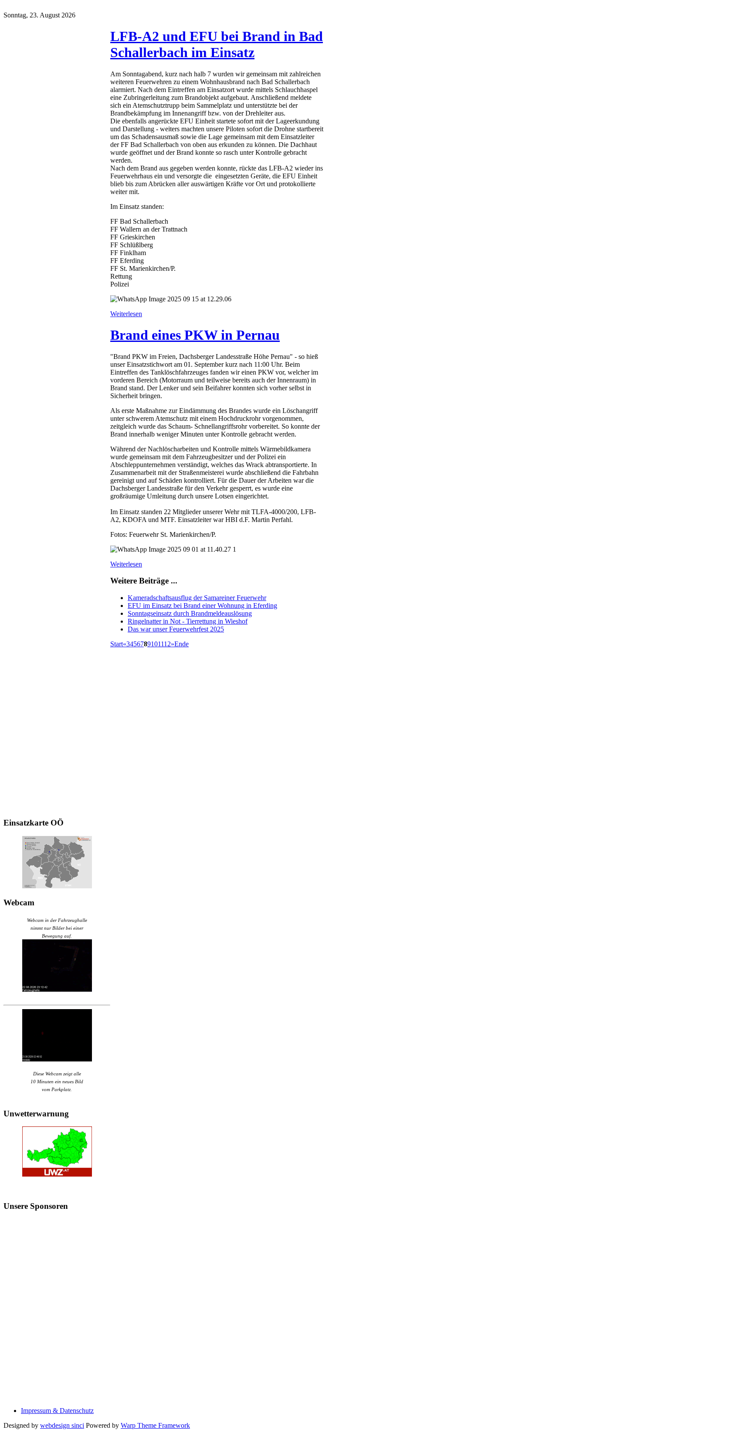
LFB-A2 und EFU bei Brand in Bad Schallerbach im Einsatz (216, 44)
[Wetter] (57, 1174)
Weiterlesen (126, 313)
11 (161, 644)
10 (154, 644)
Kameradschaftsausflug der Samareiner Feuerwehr (197, 597)
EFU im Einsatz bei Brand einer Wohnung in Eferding (202, 605)
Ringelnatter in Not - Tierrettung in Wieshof (188, 621)
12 (167, 644)
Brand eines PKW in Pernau (195, 335)
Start (116, 644)
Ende (181, 644)
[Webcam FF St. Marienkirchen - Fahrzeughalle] (57, 989)
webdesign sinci (62, 1425)
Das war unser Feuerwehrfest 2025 (176, 629)
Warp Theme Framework (155, 1425)
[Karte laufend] (57, 886)
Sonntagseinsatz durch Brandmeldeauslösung (190, 613)
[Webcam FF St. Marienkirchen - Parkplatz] (56, 1035)
